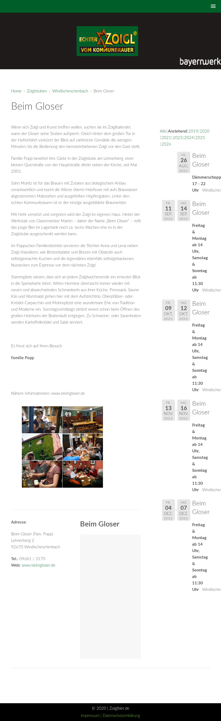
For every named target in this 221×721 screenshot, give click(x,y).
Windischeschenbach (70, 91)
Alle (163, 131)
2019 (193, 131)
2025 (200, 138)
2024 (189, 138)
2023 (177, 138)
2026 (166, 144)
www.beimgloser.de (38, 565)
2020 (204, 131)
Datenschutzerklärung (121, 716)
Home (16, 91)
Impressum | (92, 716)
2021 (166, 138)
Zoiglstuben (37, 91)
